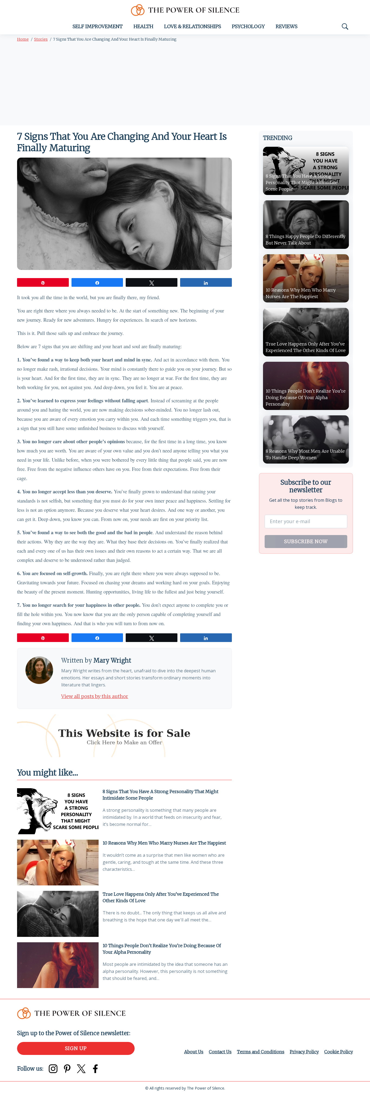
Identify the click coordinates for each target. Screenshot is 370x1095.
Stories (41, 39)
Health (143, 26)
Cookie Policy (338, 1051)
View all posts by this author (94, 696)
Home (23, 39)
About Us (193, 1051)
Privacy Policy (304, 1051)
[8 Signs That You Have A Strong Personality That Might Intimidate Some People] (58, 811)
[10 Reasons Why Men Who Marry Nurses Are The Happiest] (58, 862)
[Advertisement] (185, 85)
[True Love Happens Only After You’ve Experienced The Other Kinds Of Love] (58, 914)
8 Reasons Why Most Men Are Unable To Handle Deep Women (305, 454)
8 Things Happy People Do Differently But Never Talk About (305, 240)
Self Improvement (98, 26)
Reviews (286, 26)
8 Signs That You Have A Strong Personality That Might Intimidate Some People (160, 795)
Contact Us (220, 1051)
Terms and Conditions (260, 1051)
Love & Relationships (192, 26)
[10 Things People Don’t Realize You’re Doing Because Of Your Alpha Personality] (58, 965)
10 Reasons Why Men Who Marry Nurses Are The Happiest (164, 843)
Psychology (248, 26)
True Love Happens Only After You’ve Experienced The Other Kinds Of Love (161, 897)
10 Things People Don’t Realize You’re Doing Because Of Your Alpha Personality (162, 949)
